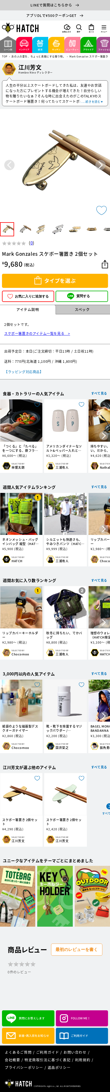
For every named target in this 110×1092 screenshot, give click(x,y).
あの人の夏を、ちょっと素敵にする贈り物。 (38, 56)
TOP (5, 56)
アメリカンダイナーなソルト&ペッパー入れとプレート (64, 448)
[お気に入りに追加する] (101, 210)
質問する (83, 296)
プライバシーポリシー (24, 1067)
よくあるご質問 (18, 1052)
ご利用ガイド (47, 1052)
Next (100, 165)
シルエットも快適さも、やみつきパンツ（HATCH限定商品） (65, 541)
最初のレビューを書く (77, 949)
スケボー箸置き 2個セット (20, 822)
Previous (9, 165)
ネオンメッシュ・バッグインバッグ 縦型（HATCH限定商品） (21, 541)
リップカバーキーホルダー (20, 635)
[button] (79, 28)
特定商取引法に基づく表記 (48, 1059)
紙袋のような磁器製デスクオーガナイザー (20, 728)
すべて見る (99, 393)
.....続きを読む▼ (92, 101)
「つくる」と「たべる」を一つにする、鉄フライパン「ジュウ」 (20, 448)
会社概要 (12, 1059)
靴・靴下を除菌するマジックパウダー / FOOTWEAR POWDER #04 (64, 728)
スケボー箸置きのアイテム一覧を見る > (37, 333)
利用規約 (82, 1059)
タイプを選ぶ (60, 280)
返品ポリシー (59, 1067)
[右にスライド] (104, 436)
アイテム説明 (27, 309)
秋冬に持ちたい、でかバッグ (64, 635)
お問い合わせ (75, 1052)
